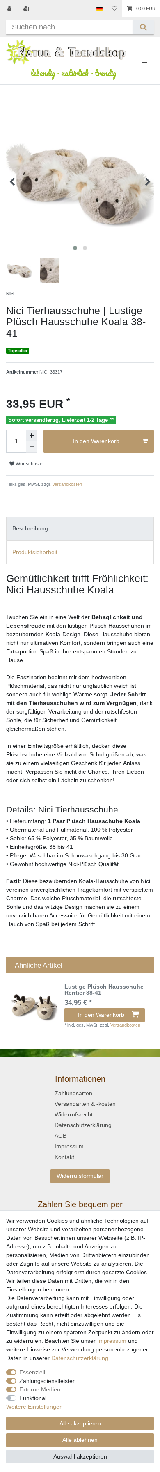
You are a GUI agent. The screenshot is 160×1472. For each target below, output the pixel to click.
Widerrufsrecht (74, 1114)
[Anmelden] (10, 8)
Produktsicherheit (34, 552)
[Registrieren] (27, 8)
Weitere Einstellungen (34, 1406)
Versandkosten (66, 484)
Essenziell (32, 1372)
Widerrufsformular (80, 1175)
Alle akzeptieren (80, 1423)
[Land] (99, 8)
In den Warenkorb (96, 441)
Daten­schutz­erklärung (79, 1358)
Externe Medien (39, 1389)
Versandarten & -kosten (85, 1104)
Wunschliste (28, 464)
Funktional (32, 1398)
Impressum (69, 1146)
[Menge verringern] (31, 447)
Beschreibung (30, 528)
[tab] (80, 529)
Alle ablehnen (80, 1439)
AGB (60, 1135)
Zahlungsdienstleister (47, 1381)
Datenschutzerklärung (83, 1125)
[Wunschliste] (114, 8)
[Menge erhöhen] (31, 435)
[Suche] (143, 27)
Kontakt (64, 1157)
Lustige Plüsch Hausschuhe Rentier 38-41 (104, 990)
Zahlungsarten (73, 1093)
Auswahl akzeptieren (80, 1456)
